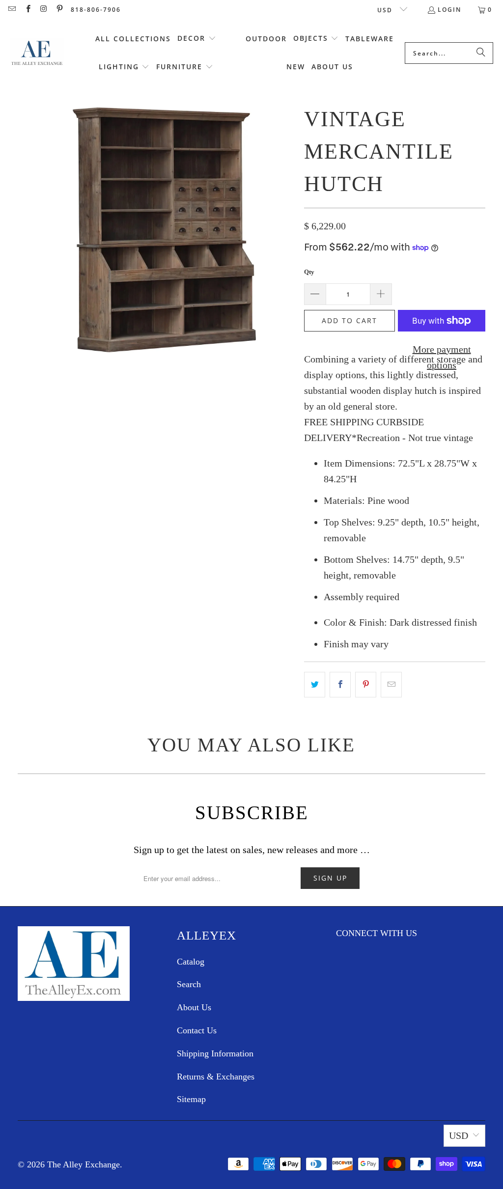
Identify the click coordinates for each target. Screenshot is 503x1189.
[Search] (481, 53)
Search (189, 984)
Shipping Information (215, 1053)
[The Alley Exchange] (37, 53)
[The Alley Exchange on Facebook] (27, 9)
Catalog (190, 962)
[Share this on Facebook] (340, 684)
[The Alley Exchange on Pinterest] (59, 9)
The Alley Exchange (83, 1164)
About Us (194, 1007)
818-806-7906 (96, 9)
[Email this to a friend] (391, 684)
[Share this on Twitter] (314, 684)
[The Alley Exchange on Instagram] (43, 9)
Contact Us (197, 1030)
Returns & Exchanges (215, 1076)
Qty (309, 272)
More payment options (442, 357)
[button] (196, 39)
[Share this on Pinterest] (365, 684)
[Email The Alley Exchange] (11, 9)
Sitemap (191, 1099)
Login (449, 9)
